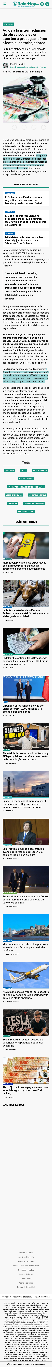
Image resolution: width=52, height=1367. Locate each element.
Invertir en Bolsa (26, 1253)
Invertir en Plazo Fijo (26, 1257)
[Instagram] (47, 4)
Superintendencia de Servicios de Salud (26, 487)
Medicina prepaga (14, 495)
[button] (5, 4)
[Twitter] (42, 4)
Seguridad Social (26, 511)
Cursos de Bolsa (26, 1274)
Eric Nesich (8, 668)
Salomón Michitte (11, 859)
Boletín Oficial (26, 479)
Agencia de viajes (26, 1283)
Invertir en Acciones (26, 1261)
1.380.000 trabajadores (34, 503)
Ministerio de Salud (37, 495)
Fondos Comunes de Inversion (26, 1266)
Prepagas (12, 503)
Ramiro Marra (9, 763)
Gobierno (9, 471)
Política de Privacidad (26, 1287)
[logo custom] (26, 4)
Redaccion (8, 572)
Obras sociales (40, 471)
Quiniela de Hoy (26, 1278)
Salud (23, 471)
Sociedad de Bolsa (26, 1270)
